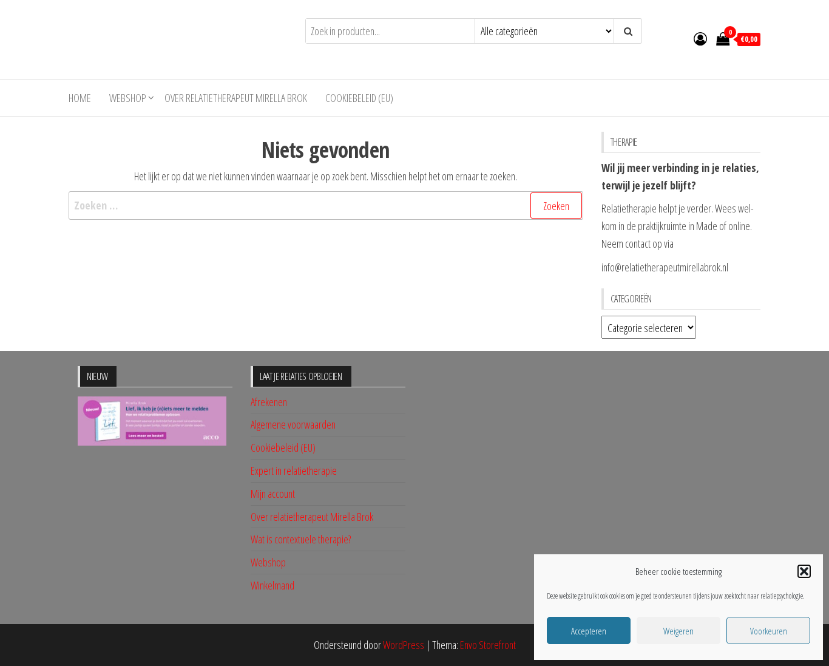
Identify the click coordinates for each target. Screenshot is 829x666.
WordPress (403, 644)
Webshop (127, 97)
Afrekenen (269, 402)
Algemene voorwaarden (293, 424)
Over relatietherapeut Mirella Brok (235, 97)
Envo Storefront (488, 644)
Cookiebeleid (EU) (359, 97)
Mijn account (273, 493)
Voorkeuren (768, 631)
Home (80, 97)
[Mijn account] (700, 38)
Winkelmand (272, 585)
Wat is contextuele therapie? (301, 539)
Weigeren (678, 631)
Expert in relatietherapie (294, 470)
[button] (804, 571)
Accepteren (588, 631)
